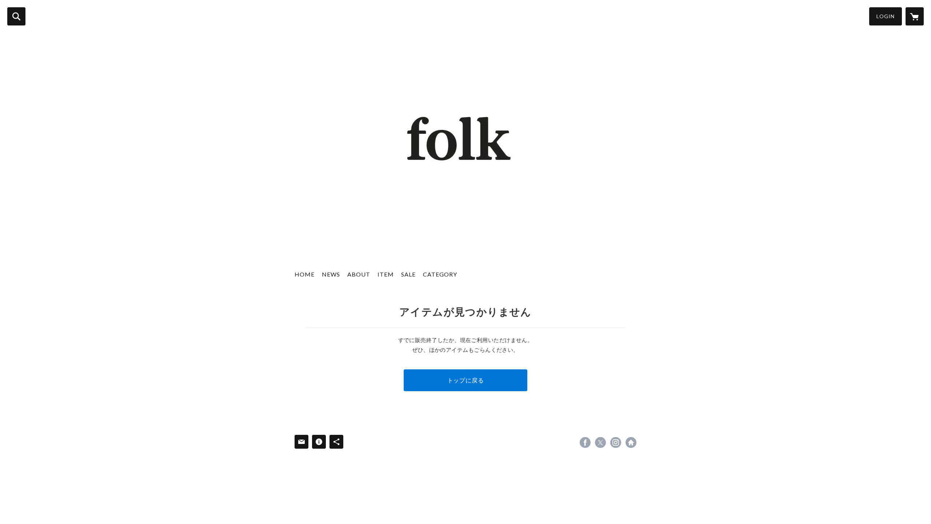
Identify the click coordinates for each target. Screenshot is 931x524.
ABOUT (358, 274)
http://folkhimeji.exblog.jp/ (631, 442)
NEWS (331, 274)
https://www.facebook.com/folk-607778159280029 (585, 442)
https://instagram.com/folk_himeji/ (615, 442)
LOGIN (885, 16)
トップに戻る (465, 380)
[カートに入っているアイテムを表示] (915, 16)
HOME (305, 274)
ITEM (385, 274)
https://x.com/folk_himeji (600, 442)
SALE (408, 274)
